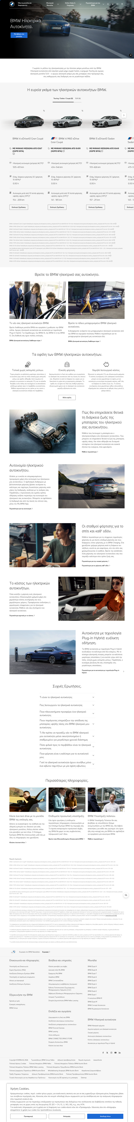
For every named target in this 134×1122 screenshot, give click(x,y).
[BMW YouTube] (115, 1052)
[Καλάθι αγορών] (113, 4)
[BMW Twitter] (107, 1052)
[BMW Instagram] (111, 1052)
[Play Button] (130, 55)
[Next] (123, 115)
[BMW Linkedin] (119, 1052)
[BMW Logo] (12, 4)
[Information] (13, 154)
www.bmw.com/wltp (111, 915)
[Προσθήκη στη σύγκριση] (43, 110)
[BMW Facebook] (103, 1052)
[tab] (63, 98)
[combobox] (126, 895)
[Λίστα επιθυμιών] (117, 4)
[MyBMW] (108, 4)
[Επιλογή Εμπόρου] (122, 4)
